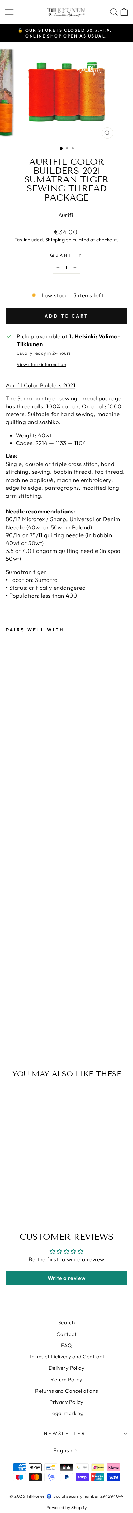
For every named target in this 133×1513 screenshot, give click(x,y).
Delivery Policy (66, 1368)
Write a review (67, 1278)
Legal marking (66, 1413)
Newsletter (65, 1433)
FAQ (66, 1345)
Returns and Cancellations (66, 1390)
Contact (66, 1334)
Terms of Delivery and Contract (66, 1356)
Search (66, 1322)
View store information (41, 364)
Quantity (66, 255)
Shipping (55, 240)
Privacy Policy (66, 1402)
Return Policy (66, 1379)
